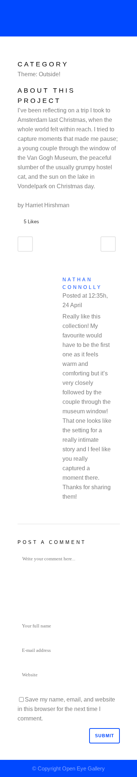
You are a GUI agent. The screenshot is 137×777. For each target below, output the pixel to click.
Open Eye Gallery (83, 768)
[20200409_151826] (24, 54)
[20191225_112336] (19, 54)
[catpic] (22, 54)
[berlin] (18, 54)
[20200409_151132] (21, 54)
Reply (90, 306)
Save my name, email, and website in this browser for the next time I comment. (66, 709)
